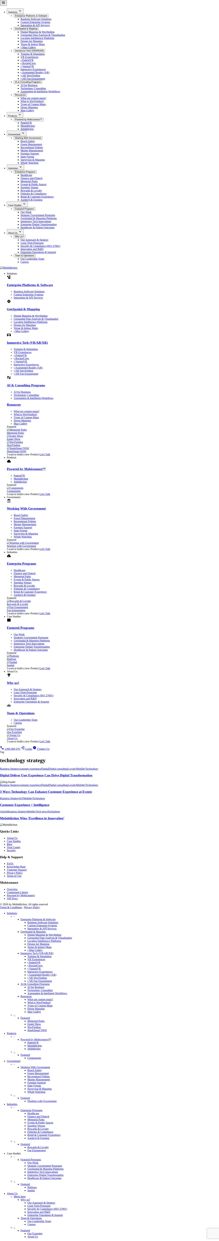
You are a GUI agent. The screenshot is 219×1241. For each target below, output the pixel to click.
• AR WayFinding (30, 75)
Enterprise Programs (25, 172)
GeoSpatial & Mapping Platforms (39, 218)
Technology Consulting (33, 88)
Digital (45, 768)
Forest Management (31, 144)
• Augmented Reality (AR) (35, 72)
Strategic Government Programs (38, 215)
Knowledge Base (16, 866)
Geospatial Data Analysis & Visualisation (43, 35)
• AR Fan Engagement (33, 78)
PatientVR (26, 122)
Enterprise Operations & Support (38, 252)
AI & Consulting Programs (28, 82)
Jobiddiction (27, 128)
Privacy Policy (15, 872)
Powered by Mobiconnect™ (28, 119)
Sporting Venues (29, 187)
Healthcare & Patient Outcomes (38, 227)
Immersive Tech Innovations (36, 221)
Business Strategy (9, 768)
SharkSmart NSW (37, 1030)
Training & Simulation (33, 54)
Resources (20, 95)
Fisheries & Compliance (34, 193)
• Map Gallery (28, 47)
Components (34, 1058)
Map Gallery (27, 110)
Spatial (31, 1190)
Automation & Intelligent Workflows (40, 91)
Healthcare (26, 175)
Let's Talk (45, 454)
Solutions (15, 11)
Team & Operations (24, 255)
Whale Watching (29, 162)
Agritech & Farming (31, 199)
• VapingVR (27, 66)
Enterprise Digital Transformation (39, 224)
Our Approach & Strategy (34, 239)
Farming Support (30, 153)
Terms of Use (14, 875)
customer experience (30, 768)
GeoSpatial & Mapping (26, 28)
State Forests (27, 156)
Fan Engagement (36, 1150)
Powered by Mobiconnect (21, 895)
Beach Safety (28, 141)
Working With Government (28, 138)
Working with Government (41, 1101)
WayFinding (34, 1027)
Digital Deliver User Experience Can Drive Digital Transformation (46, 775)
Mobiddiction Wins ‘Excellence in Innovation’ (32, 818)
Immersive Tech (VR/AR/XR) (29, 50)
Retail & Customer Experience (37, 196)
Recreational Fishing (32, 147)
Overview (12, 889)
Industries (15, 167)
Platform (32, 1187)
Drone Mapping (29, 107)
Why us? (19, 236)
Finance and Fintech (31, 178)
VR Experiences (29, 57)
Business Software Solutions (36, 19)
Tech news (41, 811)
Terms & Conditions (11, 907)
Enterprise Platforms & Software (31, 16)
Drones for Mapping (32, 41)
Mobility (80, 768)
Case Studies (17, 204)
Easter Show (34, 1024)
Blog (9, 844)
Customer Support (17, 869)
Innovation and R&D (32, 249)
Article (3, 811)
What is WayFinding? (32, 101)
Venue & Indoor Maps (33, 44)
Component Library (17, 892)
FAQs (10, 863)
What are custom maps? (33, 98)
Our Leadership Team (32, 258)
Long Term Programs (32, 242)
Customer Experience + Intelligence (24, 805)
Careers (25, 261)
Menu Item (19, 1196)
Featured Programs (24, 209)
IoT (21, 798)
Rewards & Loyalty (31, 190)
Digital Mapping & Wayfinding (37, 31)
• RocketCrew (28, 63)
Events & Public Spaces (33, 184)
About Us (15, 231)
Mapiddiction (28, 125)
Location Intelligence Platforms (37, 38)
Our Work (26, 212)
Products (15, 114)
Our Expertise (34, 1233)
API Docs (12, 898)
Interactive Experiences (33, 69)
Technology (91, 768)
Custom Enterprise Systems (35, 22)
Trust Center (13, 847)
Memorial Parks (29, 181)
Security (11, 850)
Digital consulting (58, 768)
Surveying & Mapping (33, 159)
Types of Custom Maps (33, 104)
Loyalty (72, 768)
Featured (25, 1017)
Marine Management (32, 150)
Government (16, 133)
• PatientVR (27, 60)
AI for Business (29, 85)
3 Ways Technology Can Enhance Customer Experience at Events (46, 792)
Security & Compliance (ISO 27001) (40, 246)
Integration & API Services (35, 25)
